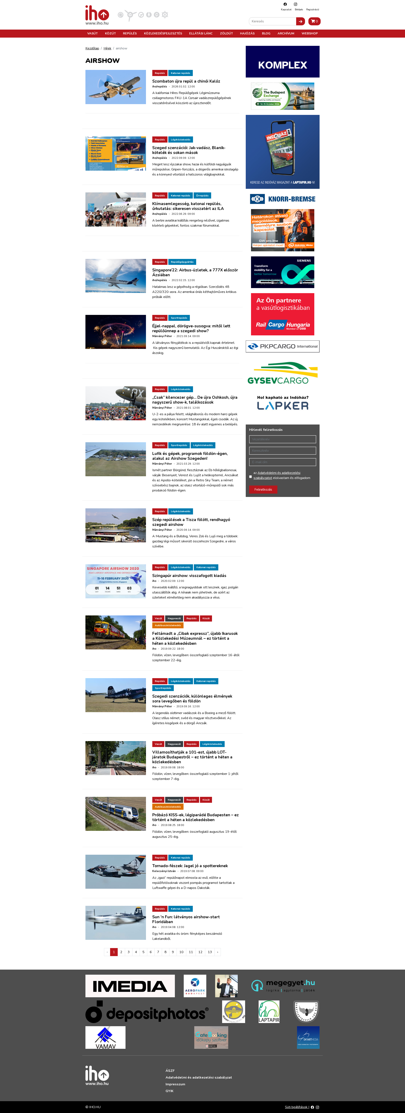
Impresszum (175, 1084)
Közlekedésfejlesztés (163, 33)
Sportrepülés (179, 318)
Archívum (286, 33)
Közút (110, 33)
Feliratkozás (263, 489)
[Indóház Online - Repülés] (130, 14)
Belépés (299, 9)
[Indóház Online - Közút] (141, 14)
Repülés (130, 33)
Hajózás (247, 33)
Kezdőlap (92, 48)
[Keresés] (300, 21)
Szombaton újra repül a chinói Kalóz (186, 81)
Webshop (310, 33)
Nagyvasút (174, 618)
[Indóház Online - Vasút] (120, 14)
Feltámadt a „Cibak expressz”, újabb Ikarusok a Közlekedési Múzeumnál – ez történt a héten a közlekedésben (195, 638)
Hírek (107, 48)
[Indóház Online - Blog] (149, 14)
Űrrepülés (202, 195)
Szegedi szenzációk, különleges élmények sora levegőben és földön (192, 699)
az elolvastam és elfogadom (282, 475)
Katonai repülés (180, 73)
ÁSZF (170, 1070)
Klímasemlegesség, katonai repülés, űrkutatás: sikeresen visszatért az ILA (188, 206)
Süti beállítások (296, 1107)
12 (200, 952)
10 (181, 952)
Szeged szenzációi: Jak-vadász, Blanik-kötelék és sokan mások (188, 150)
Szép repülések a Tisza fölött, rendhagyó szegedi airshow (191, 522)
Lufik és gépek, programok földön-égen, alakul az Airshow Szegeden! (190, 456)
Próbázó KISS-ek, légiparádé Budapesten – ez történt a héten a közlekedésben (195, 817)
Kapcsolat (286, 9)
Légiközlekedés (180, 139)
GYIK (169, 1091)
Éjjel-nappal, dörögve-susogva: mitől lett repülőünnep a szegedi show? (191, 328)
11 (191, 952)
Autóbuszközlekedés (168, 625)
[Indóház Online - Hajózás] (165, 14)
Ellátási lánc (201, 33)
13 (210, 952)
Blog (266, 33)
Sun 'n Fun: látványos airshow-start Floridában (186, 919)
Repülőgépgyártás (182, 262)
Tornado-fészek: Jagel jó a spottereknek (190, 866)
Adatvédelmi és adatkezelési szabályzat (199, 1077)
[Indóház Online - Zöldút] (156, 14)
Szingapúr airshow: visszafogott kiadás (189, 575)
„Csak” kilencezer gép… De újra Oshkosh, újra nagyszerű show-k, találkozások (195, 400)
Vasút (92, 33)
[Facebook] (284, 4)
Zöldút (226, 33)
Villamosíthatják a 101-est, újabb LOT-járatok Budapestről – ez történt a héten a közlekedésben (192, 757)
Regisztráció (312, 9)
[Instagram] (294, 4)
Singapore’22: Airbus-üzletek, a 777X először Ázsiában (195, 272)
